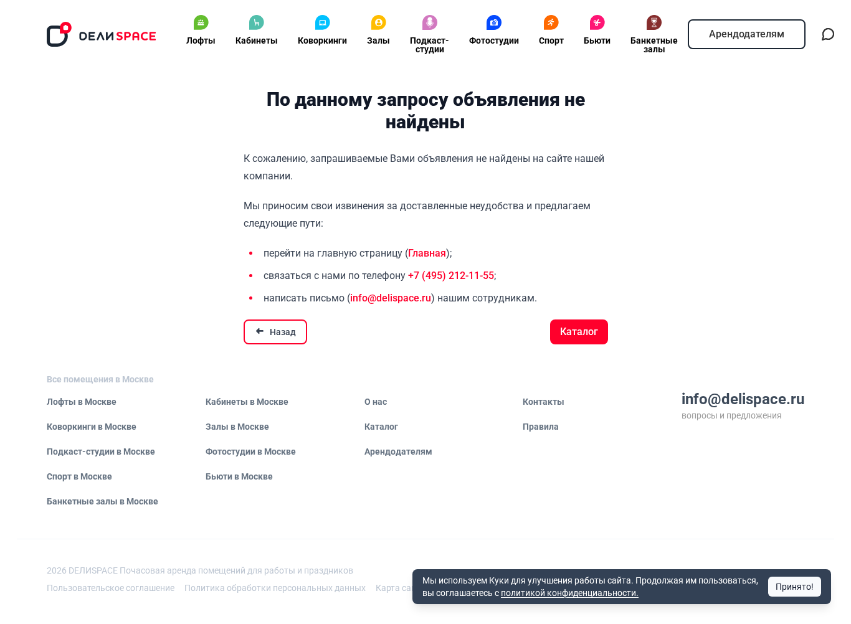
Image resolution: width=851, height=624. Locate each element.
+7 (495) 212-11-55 (451, 275)
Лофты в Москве (81, 402)
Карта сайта (401, 588)
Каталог (579, 332)
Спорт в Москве (79, 476)
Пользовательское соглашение (110, 588)
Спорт (551, 40)
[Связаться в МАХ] (827, 34)
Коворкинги (322, 40)
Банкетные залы (654, 44)
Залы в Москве (237, 427)
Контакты (543, 402)
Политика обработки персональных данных (275, 588)
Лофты (201, 40)
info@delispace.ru (390, 298)
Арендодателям (746, 34)
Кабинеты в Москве (247, 402)
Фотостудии (494, 40)
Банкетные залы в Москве (102, 501)
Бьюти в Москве (239, 476)
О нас (375, 402)
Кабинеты (256, 40)
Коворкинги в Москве (91, 427)
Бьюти (597, 40)
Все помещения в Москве (100, 379)
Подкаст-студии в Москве (101, 451)
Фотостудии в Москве (251, 451)
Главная (427, 253)
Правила (541, 427)
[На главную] (101, 34)
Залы (378, 40)
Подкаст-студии (429, 44)
